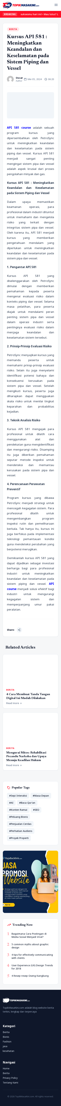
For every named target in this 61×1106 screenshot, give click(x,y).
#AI (11, 802)
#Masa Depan (41, 795)
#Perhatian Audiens (20, 831)
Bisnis (6, 1036)
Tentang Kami (10, 1082)
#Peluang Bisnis (18, 816)
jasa (5, 1046)
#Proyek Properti (19, 838)
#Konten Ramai (18, 809)
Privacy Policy (10, 1077)
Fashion (7, 1041)
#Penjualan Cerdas (20, 823)
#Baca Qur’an (27, 802)
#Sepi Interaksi (18, 795)
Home (6, 1068)
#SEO (36, 809)
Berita (13, 29)
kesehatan (8, 1051)
